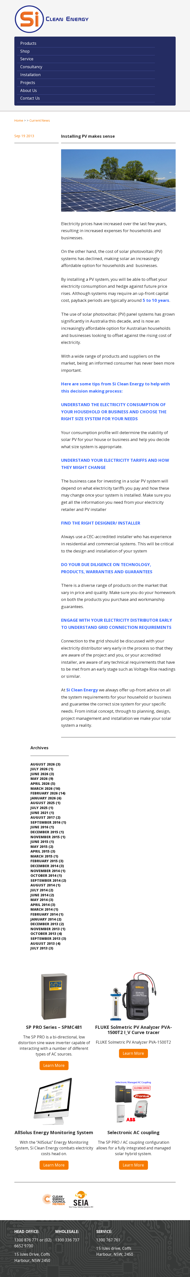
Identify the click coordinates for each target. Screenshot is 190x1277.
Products (28, 43)
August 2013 (42, 943)
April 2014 (39, 904)
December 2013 (44, 924)
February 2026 (44, 793)
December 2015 (44, 832)
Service (26, 59)
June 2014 (39, 895)
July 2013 (39, 948)
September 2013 (45, 938)
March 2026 (41, 788)
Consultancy (31, 66)
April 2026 (39, 783)
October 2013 (43, 933)
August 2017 (42, 817)
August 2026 (42, 764)
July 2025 (39, 807)
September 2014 (45, 880)
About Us (28, 90)
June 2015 (39, 841)
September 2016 (45, 822)
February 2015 (44, 861)
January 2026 (43, 798)
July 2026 (39, 769)
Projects (27, 82)
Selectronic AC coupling (133, 1132)
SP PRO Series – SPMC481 (54, 1027)
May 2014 (39, 899)
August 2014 (42, 885)
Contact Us (30, 98)
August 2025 (42, 802)
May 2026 (39, 778)
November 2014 (45, 870)
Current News (39, 120)
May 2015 (39, 846)
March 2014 (41, 909)
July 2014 (39, 890)
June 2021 (39, 812)
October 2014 (43, 875)
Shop (25, 51)
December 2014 (44, 865)
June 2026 (39, 773)
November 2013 (45, 928)
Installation (30, 74)
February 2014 (44, 914)
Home (18, 120)
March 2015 (41, 856)
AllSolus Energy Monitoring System (54, 1132)
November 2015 (45, 837)
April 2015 (39, 851)
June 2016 (39, 827)
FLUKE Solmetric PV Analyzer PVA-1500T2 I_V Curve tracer (133, 1029)
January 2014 (43, 919)
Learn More (54, 1065)
